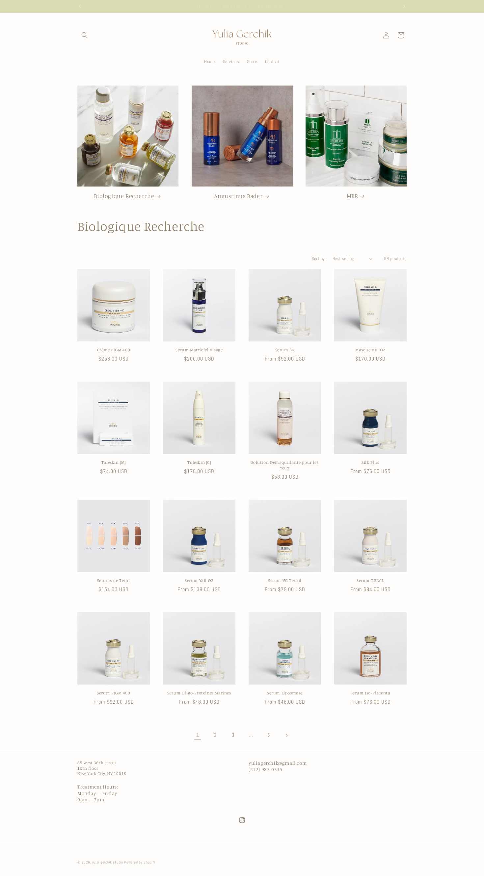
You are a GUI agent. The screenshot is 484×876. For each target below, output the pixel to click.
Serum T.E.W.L (370, 580)
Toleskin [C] (199, 462)
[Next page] (286, 735)
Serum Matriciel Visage (199, 349)
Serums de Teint (113, 580)
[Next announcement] (404, 6)
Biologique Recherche (124, 195)
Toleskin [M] (113, 462)
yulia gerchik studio (107, 862)
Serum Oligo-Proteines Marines (199, 692)
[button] (84, 35)
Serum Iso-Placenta (370, 692)
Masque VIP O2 (370, 349)
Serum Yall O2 (199, 580)
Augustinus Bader (238, 195)
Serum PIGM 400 (113, 692)
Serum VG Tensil (285, 580)
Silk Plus (370, 462)
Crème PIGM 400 (113, 349)
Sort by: (319, 259)
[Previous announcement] (79, 6)
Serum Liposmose (285, 692)
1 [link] (197, 734)
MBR (352, 195)
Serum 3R (285, 349)
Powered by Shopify (139, 862)
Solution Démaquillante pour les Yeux (285, 465)
